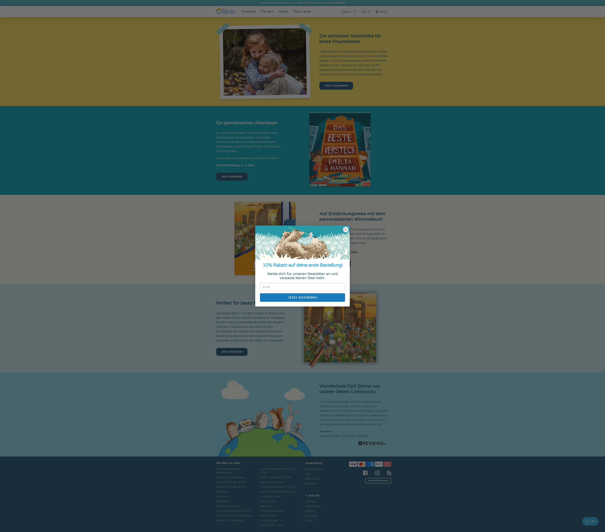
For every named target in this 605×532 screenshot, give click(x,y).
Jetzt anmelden (302, 297)
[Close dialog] (346, 229)
